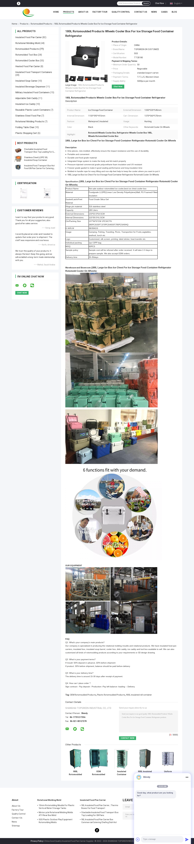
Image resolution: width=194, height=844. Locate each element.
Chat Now (159, 3)
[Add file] (138, 839)
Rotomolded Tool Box (26, 54)
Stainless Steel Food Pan (28, 115)
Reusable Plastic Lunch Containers (32, 110)
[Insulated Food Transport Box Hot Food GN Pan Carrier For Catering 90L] (18, 167)
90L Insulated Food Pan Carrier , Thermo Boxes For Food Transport (99, 806)
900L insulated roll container (139, 695)
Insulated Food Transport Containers (33, 72)
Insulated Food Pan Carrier (28, 37)
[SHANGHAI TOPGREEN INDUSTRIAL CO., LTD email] (18, 285)
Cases (164, 12)
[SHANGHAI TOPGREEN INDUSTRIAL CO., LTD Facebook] (18, 3)
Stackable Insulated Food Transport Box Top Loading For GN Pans (39, 152)
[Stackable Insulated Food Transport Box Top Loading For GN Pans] (18, 150)
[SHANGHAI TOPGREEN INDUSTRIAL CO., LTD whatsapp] (26, 285)
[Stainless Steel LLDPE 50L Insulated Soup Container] (18, 158)
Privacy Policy (37, 841)
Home (56, 12)
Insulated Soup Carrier (26, 80)
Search (146, 3)
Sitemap (16, 826)
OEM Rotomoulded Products (83, 695)
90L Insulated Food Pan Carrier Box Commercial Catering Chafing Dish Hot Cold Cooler (99, 821)
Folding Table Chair (24, 127)
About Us (83, 12)
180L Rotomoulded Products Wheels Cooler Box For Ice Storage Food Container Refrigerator (84, 88)
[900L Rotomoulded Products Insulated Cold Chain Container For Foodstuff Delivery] (75, 759)
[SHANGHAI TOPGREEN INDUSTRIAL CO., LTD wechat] (33, 285)
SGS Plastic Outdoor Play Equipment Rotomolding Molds (55, 820)
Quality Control (121, 12)
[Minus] (187, 777)
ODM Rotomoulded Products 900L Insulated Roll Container (99, 773)
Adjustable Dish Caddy (26, 98)
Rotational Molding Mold (27, 43)
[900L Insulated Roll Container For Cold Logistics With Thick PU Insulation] (145, 759)
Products (68, 12)
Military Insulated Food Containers (32, 92)
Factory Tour (99, 12)
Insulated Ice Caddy (25, 104)
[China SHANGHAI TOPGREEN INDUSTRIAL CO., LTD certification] (23, 193)
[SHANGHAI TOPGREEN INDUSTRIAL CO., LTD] (28, 12)
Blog (174, 12)
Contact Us (140, 12)
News (154, 12)
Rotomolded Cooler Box (27, 60)
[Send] (187, 839)
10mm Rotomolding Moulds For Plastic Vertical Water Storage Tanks (57, 806)
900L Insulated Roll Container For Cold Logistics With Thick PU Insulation (145, 773)
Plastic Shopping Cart (26, 133)
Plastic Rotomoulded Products (111, 695)
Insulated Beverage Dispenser (30, 86)
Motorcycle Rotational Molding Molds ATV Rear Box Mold (56, 813)
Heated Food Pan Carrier (27, 66)
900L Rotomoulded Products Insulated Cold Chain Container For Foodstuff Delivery (75, 773)
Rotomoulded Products (41, 24)
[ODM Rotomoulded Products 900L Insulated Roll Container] (98, 759)
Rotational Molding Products (29, 121)
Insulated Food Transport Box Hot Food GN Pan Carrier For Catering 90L (39, 168)
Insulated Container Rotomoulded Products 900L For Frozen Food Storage (122, 773)
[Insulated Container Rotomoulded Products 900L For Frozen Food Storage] (122, 759)
